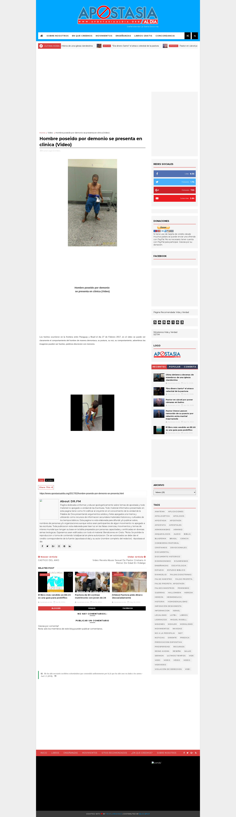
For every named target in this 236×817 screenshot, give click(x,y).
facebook (128, 608)
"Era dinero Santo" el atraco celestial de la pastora (118, 46)
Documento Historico (167, 556)
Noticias (90, 46)
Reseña (177, 651)
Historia (159, 602)
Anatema (160, 511)
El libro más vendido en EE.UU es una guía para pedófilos (54, 596)
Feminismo (183, 588)
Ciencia (184, 538)
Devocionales (178, 547)
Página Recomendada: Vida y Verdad (171, 312)
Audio (177, 534)
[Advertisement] (118, 70)
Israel (176, 611)
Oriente (172, 638)
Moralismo (186, 624)
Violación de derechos (168, 669)
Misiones (160, 624)
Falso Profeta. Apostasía (170, 584)
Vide (191, 656)
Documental (162, 552)
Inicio (43, 753)
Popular (175, 367)
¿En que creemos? (142, 753)
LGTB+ (173, 615)
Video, (58, 151)
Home (42, 133)
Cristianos (161, 547)
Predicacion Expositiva (168, 642)
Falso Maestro (163, 579)
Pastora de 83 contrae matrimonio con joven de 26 (90, 596)
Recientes (159, 367)
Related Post (46, 568)
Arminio (178, 529)
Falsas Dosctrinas (180, 575)
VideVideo (160, 665)
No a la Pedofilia (165, 633)
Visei (187, 669)
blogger (56, 608)
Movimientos (104, 36)
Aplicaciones (175, 511)
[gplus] (192, 752)
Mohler (172, 624)
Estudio (159, 570)
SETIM (157, 334)
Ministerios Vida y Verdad (165, 332)
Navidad (177, 629)
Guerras (160, 593)
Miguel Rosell (178, 620)
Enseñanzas (123, 36)
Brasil (173, 538)
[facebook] (184, 752)
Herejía (159, 597)
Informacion (162, 611)
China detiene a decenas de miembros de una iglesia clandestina (180, 377)
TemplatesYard (114, 814)
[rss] (195, 752)
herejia (188, 593)
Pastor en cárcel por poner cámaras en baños (184, 46)
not (180, 633)
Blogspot (144, 814)
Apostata (160, 525)
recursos (179, 647)
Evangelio (161, 575)
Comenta (190, 367)
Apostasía (176, 520)
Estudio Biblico (176, 570)
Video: (187, 660)
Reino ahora (162, 651)
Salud (187, 651)
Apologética (162, 516)
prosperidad (162, 647)
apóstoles (175, 525)
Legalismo (161, 615)
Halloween (174, 593)
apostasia (156, 46)
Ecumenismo (181, 561)
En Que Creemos (82, 36)
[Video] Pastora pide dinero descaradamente (127, 596)
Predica (185, 638)
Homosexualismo (177, 602)
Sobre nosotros (166, 753)
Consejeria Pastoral (167, 543)
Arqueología (162, 534)
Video (50, 133)
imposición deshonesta (168, 606)
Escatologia (179, 566)
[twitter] (187, 752)
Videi (157, 660)
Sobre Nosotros (58, 36)
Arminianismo (162, 529)
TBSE (149, 763)
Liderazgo (161, 620)
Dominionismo (163, 561)
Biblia (187, 534)
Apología (178, 516)
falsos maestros (164, 588)
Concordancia (165, 36)
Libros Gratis (143, 36)
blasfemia (160, 538)
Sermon (159, 656)
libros (184, 615)
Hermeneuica (174, 597)
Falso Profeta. (184, 579)
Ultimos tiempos (176, 656)
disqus (91, 608)
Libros (55, 753)
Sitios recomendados (114, 753)
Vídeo (177, 660)
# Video (49, 480)
